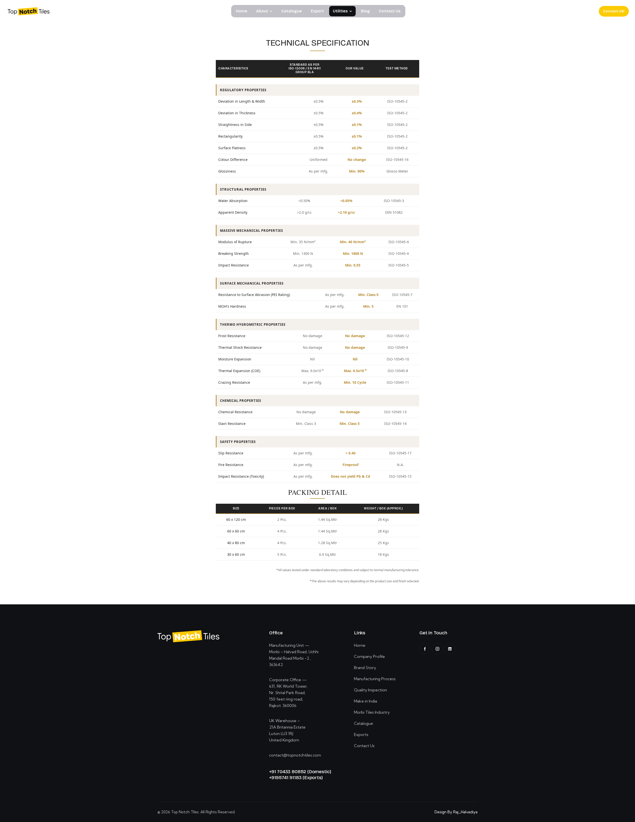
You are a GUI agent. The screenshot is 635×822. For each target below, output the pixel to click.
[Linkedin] (449, 648)
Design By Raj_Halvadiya (456, 812)
